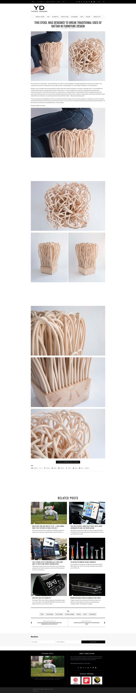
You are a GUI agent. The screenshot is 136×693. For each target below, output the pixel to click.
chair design (49, 614)
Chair (42, 614)
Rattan (79, 614)
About (33, 1)
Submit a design (50, 1)
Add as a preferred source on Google (69, 462)
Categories (41, 1)
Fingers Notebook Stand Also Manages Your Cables (86, 598)
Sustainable (74, 16)
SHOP (58, 1)
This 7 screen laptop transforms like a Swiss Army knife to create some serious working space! (47, 563)
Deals (82, 16)
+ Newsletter (96, 16)
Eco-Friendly (59, 614)
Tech (48, 16)
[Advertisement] (79, 9)
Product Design (40, 16)
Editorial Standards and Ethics (76, 663)
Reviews (88, 16)
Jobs (63, 1)
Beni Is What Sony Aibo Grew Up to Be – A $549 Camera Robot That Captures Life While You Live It (48, 527)
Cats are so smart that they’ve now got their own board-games (87, 622)
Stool (85, 614)
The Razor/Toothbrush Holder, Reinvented (83, 562)
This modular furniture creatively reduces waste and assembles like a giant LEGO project (49, 622)
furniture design (69, 614)
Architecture (65, 16)
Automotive (55, 16)
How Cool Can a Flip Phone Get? (41, 598)
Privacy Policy (87, 663)
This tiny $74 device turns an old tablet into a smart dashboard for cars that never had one (86, 527)
